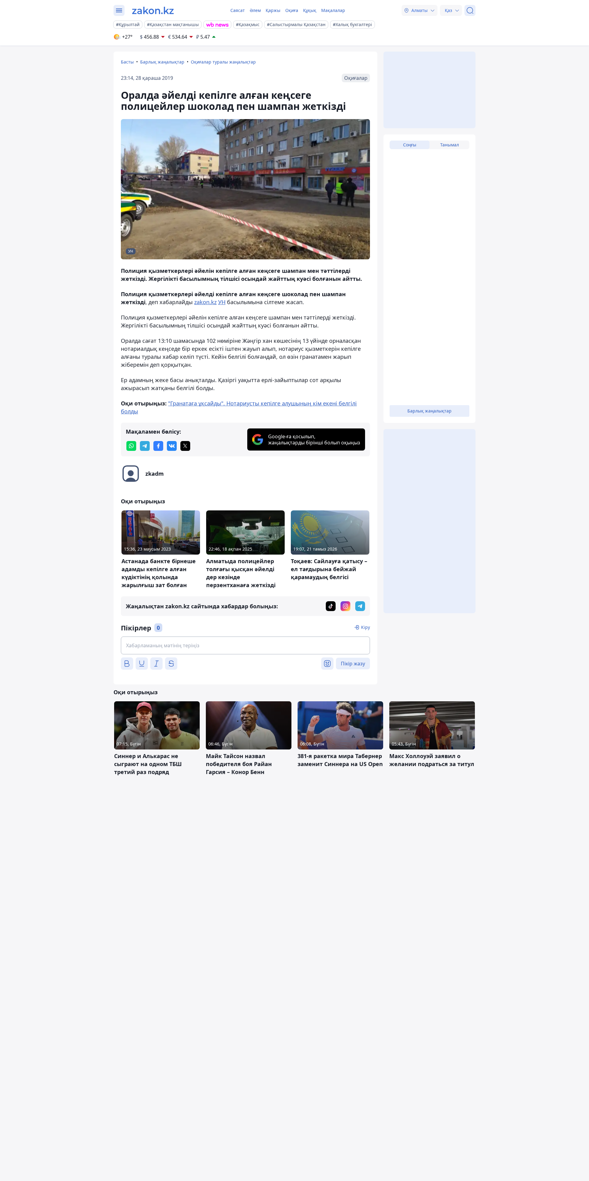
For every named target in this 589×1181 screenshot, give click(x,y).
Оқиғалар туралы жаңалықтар (223, 62)
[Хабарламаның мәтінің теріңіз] (245, 645)
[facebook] (158, 445)
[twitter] (185, 445)
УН (221, 302)
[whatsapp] (131, 445)
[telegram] (144, 445)
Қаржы (273, 10)
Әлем (255, 10)
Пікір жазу (353, 663)
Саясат (237, 10)
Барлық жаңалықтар (162, 62)
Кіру (365, 627)
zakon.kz (205, 302)
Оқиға (291, 10)
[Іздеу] (469, 10)
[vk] (171, 445)
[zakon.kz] (153, 10)
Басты (127, 62)
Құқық (309, 10)
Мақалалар (333, 10)
